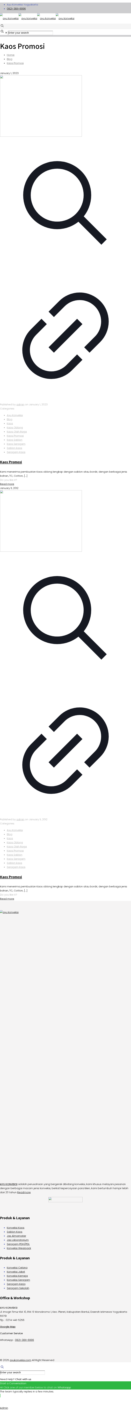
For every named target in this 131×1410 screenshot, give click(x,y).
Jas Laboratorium (18, 1240)
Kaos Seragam (16, 444)
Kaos (10, 423)
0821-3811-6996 (16, 8)
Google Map (8, 1326)
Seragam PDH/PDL (18, 1244)
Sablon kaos (14, 448)
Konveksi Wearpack (19, 1248)
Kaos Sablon (14, 440)
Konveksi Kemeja (17, 1276)
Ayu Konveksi (15, 415)
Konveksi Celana (17, 1267)
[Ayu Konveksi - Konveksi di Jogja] (37, 18)
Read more (7, 484)
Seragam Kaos (16, 452)
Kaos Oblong (15, 427)
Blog (9, 59)
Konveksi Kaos (15, 1227)
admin (20, 404)
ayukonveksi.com (20, 1360)
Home (10, 55)
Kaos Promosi (15, 63)
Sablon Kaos (14, 1232)
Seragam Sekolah (18, 1288)
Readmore (24, 1192)
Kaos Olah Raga (17, 431)
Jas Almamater (16, 1236)
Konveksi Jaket (16, 1271)
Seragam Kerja (16, 1284)
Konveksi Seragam (18, 1280)
